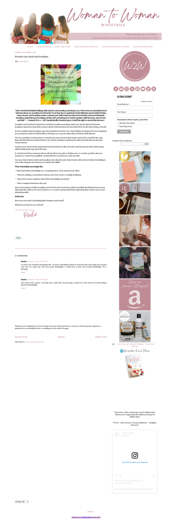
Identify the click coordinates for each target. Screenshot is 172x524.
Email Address (123, 104)
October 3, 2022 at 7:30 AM (38, 279)
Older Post (101, 337)
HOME (30, 47)
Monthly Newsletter (127, 123)
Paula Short (23, 61)
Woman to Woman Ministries (126, 489)
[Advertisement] (135, 395)
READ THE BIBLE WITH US (86, 47)
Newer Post (21, 337)
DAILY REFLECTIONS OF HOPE (115, 47)
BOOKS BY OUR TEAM (143, 47)
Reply (23, 272)
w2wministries (145, 489)
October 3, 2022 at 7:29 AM (38, 261)
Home (61, 337)
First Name (121, 112)
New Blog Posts (126, 126)
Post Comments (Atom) (34, 342)
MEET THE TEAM (62, 47)
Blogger (91, 511)
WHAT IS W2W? (44, 47)
